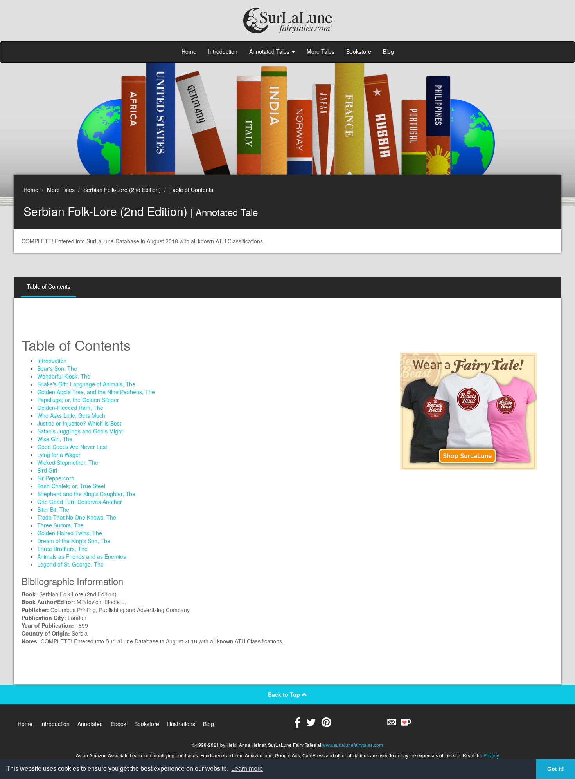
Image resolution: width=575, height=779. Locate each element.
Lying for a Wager (59, 454)
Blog (388, 51)
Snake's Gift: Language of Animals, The (86, 384)
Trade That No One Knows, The (76, 517)
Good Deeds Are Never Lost (72, 447)
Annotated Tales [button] (270, 51)
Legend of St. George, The (70, 564)
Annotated (90, 724)
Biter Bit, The (53, 509)
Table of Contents (191, 190)
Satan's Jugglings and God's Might (80, 431)
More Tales (320, 51)
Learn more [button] (247, 768)
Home (188, 51)
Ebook (118, 724)
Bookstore (358, 51)
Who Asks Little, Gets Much (71, 415)
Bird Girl (47, 470)
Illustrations (181, 724)
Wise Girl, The (54, 439)
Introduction (222, 51)
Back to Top (285, 694)
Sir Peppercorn (55, 478)
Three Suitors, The (60, 525)
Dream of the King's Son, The (73, 541)
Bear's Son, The (57, 368)
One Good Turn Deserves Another (79, 501)
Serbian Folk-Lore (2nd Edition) (122, 190)
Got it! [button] (555, 769)
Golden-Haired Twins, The (69, 533)
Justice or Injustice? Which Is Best (79, 423)
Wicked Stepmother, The (67, 462)
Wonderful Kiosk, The (63, 376)
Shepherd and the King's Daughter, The (86, 494)
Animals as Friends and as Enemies (81, 556)
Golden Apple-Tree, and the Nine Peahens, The (96, 392)
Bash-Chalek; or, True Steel (71, 486)
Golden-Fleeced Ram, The (70, 407)
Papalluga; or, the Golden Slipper (78, 400)
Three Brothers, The (62, 549)
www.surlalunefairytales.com (352, 744)
